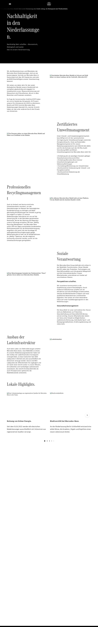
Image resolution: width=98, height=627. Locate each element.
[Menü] (10, 4)
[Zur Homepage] (49, 4)
